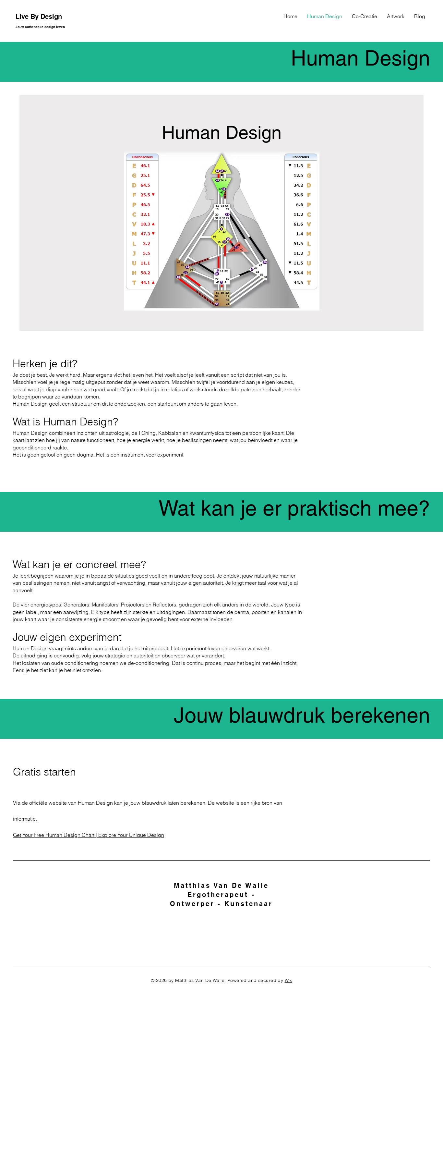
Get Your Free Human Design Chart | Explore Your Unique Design (88, 835)
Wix (288, 980)
